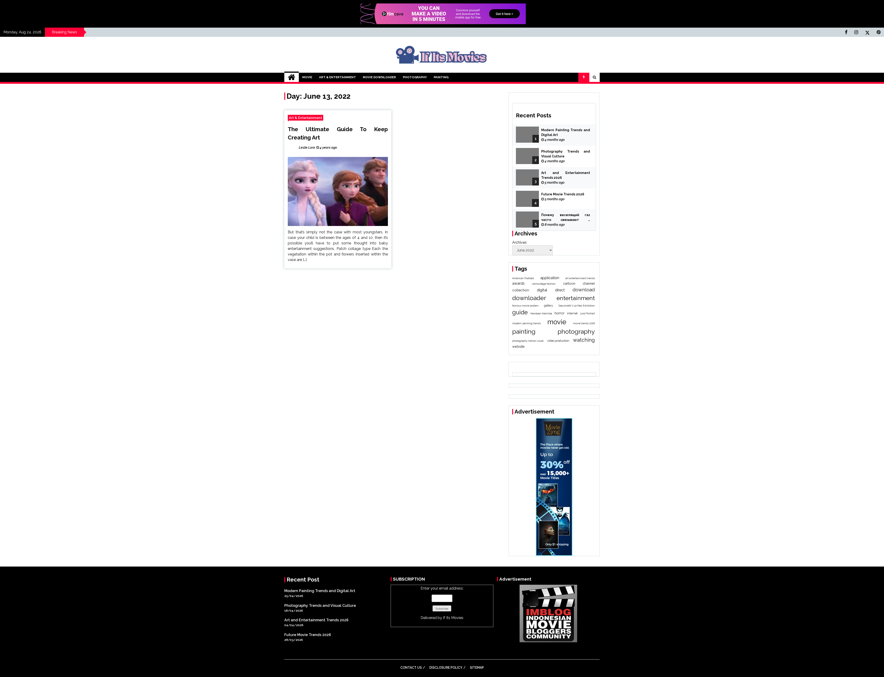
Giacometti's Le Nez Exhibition (576, 305)
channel (589, 283)
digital (542, 290)
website (518, 346)
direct (560, 290)
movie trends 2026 (584, 323)
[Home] (291, 77)
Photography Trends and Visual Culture (565, 154)
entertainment (576, 298)
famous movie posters (525, 305)
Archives (519, 242)
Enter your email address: (442, 603)
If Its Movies (453, 618)
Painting (441, 77)
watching (584, 340)
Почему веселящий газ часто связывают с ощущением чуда (565, 217)
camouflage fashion (543, 283)
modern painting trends (526, 323)
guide (520, 312)
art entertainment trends (580, 278)
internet (572, 313)
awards (518, 283)
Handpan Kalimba (541, 313)
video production (558, 340)
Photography (415, 77)
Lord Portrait (587, 313)
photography (576, 331)
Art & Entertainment (337, 77)
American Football (523, 278)
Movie (307, 77)
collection (520, 290)
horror (559, 313)
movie (556, 322)
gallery (548, 305)
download (584, 289)
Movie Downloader (379, 77)
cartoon (569, 283)
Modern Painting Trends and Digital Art (565, 132)
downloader (529, 297)
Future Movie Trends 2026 (562, 194)
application (549, 278)
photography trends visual (528, 340)
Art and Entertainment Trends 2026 (565, 175)
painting (523, 331)
